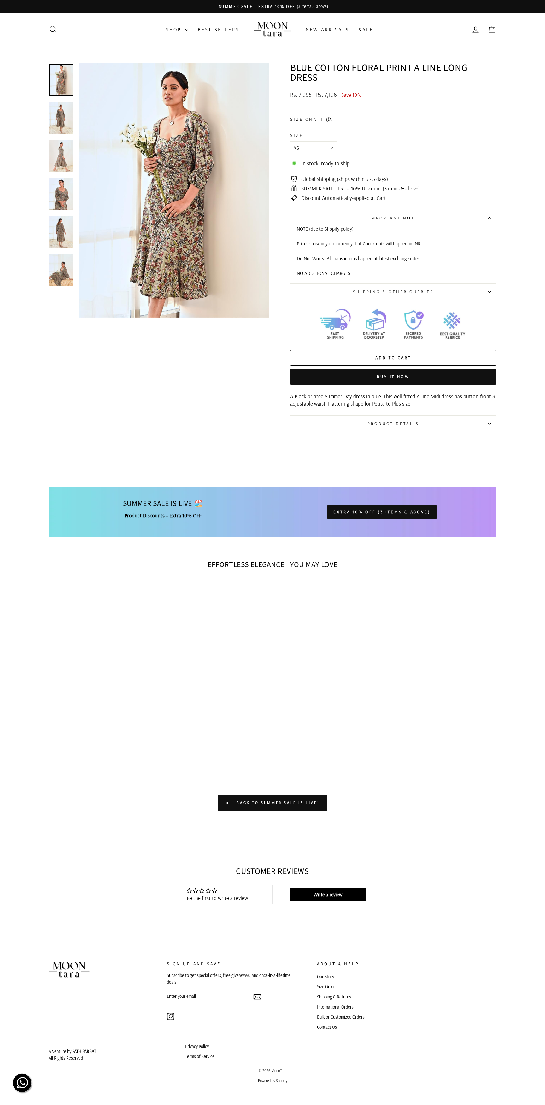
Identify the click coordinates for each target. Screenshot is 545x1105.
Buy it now (393, 376)
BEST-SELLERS (218, 29)
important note (393, 217)
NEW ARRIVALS (327, 29)
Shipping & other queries (393, 291)
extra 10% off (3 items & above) (382, 511)
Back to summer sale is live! (277, 802)
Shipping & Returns (334, 997)
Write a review (328, 894)
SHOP (175, 29)
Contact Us (327, 1027)
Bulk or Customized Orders (341, 1017)
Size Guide (326, 987)
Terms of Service (199, 1056)
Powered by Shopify (272, 1080)
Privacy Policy (197, 1046)
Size (296, 135)
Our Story (325, 976)
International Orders (335, 1007)
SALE (366, 29)
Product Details (393, 423)
